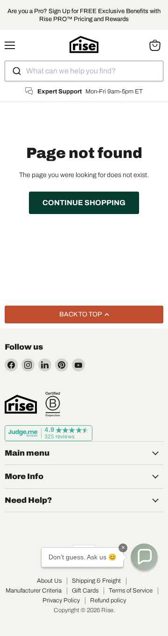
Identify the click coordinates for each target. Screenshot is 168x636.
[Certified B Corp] (52, 404)
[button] (144, 557)
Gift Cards (85, 590)
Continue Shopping (84, 203)
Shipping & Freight (96, 581)
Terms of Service (131, 590)
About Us (49, 581)
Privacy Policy (61, 600)
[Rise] (21, 404)
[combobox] (84, 71)
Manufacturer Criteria (34, 590)
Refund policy (108, 600)
